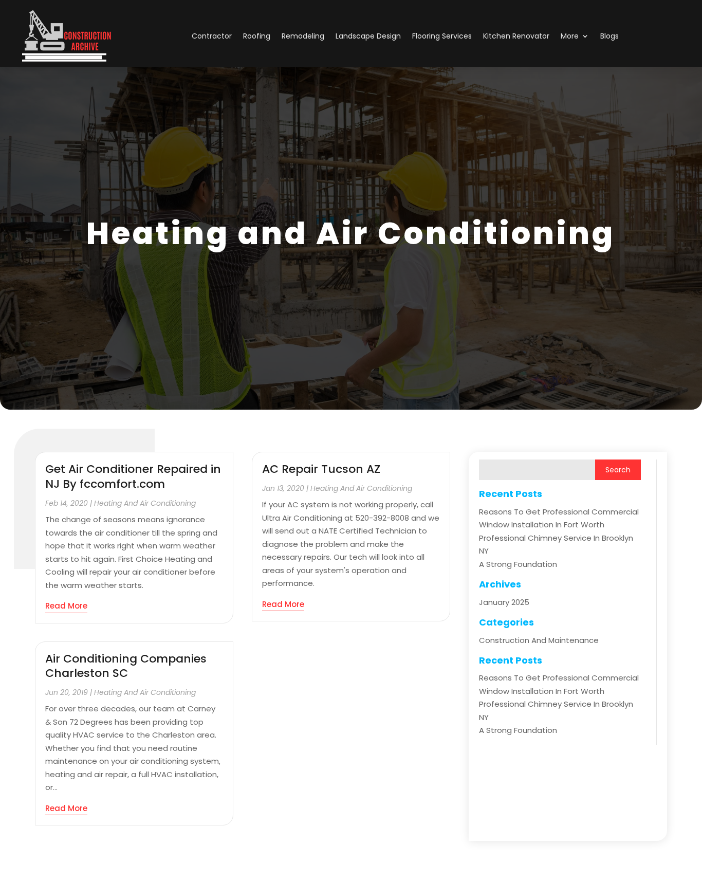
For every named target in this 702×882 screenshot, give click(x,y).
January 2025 (504, 602)
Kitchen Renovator (516, 36)
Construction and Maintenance (539, 640)
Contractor (212, 36)
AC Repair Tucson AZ (321, 469)
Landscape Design (368, 36)
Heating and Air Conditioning (145, 503)
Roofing (256, 36)
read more (66, 605)
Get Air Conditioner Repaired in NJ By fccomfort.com (133, 476)
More (570, 36)
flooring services (442, 36)
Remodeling (303, 36)
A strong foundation (518, 564)
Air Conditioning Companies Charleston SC (126, 666)
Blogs (609, 36)
